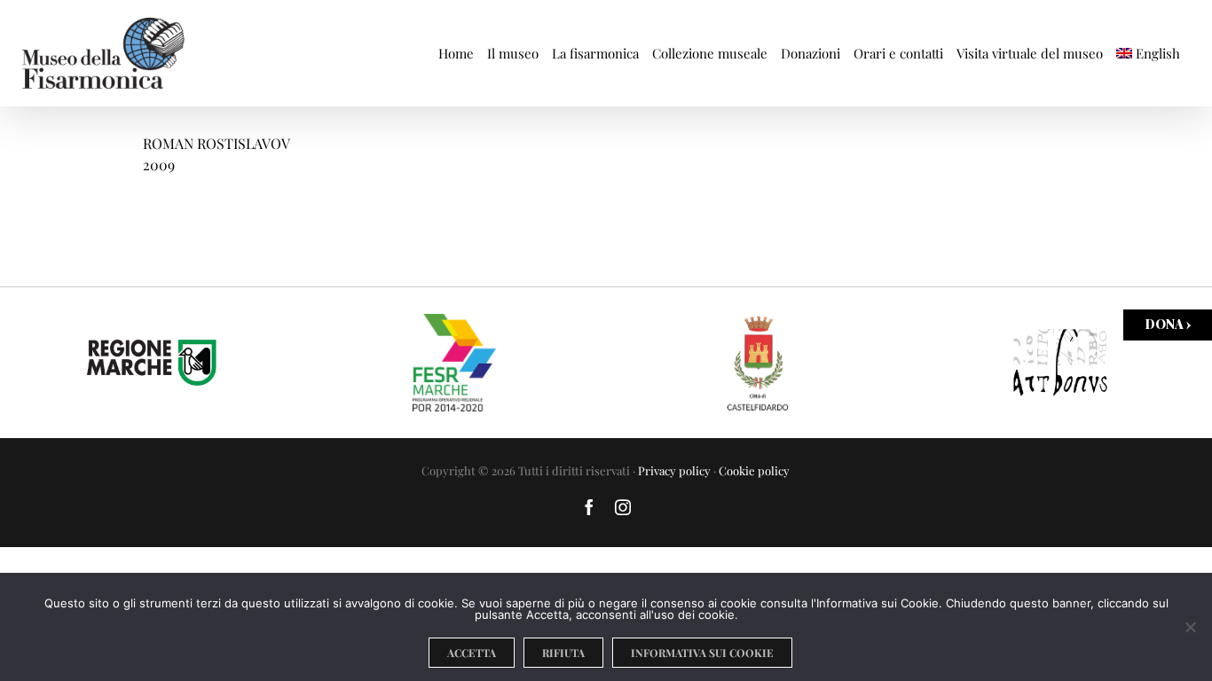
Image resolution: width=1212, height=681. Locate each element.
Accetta (471, 653)
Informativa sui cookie (702, 653)
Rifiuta (563, 653)
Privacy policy (674, 470)
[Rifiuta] (1190, 627)
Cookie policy (754, 470)
